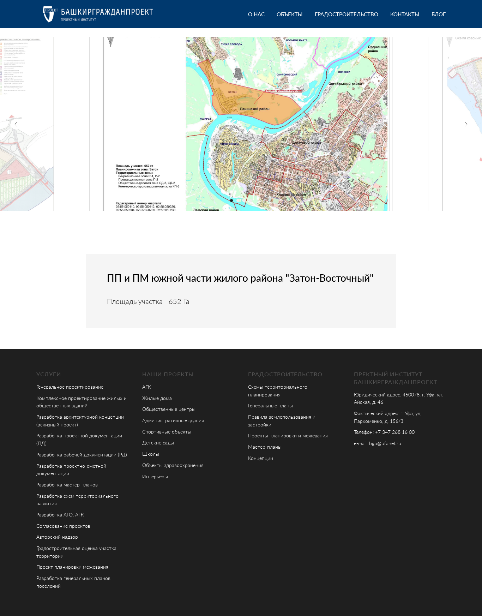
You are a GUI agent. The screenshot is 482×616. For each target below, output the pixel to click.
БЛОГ (439, 14)
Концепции (260, 458)
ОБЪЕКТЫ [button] (290, 14)
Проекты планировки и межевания (288, 435)
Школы (150, 454)
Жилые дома (157, 398)
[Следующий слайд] (466, 124)
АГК (146, 387)
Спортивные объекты (166, 432)
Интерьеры (155, 476)
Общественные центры (168, 409)
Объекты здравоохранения (173, 465)
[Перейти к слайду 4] (250, 200)
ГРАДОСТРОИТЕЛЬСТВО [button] (346, 14)
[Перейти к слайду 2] (237, 200)
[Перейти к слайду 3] (244, 200)
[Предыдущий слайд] (16, 124)
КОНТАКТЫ (405, 14)
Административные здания (173, 420)
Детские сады (158, 442)
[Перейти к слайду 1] (231, 200)
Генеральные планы (270, 405)
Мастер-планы (265, 447)
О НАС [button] (256, 14)
